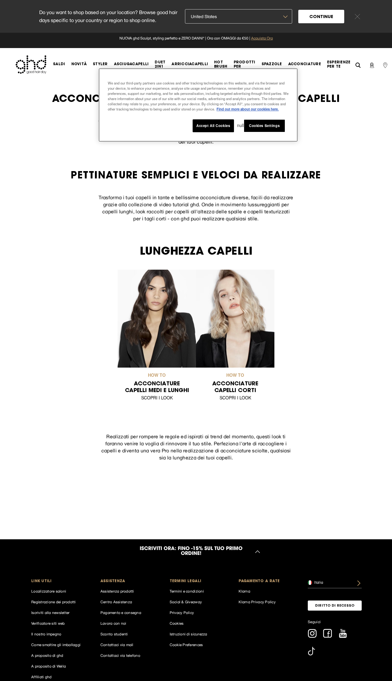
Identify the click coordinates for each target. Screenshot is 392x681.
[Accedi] (372, 65)
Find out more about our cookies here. (248, 109)
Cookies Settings (264, 125)
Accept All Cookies (213, 125)
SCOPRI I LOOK (157, 398)
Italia (318, 582)
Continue (321, 17)
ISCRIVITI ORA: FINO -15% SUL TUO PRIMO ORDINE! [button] (191, 551)
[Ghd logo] (31, 64)
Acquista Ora (262, 38)
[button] (58, 581)
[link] (196, 40)
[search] (358, 64)
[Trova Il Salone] (385, 65)
